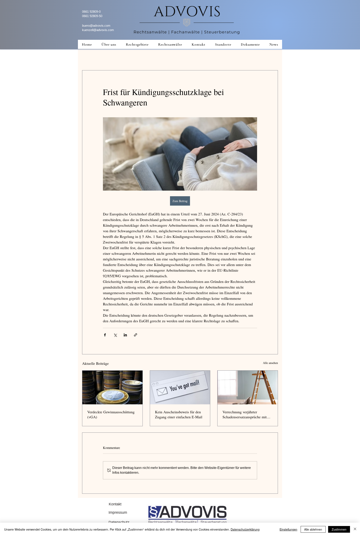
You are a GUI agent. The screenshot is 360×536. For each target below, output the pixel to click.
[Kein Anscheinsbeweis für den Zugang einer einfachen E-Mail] (180, 387)
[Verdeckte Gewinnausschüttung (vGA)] (112, 387)
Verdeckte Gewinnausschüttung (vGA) (111, 414)
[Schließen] (355, 529)
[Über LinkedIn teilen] (125, 335)
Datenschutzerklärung (245, 529)
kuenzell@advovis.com (98, 30)
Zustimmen (339, 529)
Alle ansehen (270, 363)
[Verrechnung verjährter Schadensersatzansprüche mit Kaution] (248, 387)
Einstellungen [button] (288, 529)
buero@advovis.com (96, 25)
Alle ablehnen (313, 529)
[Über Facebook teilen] (105, 335)
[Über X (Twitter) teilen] (115, 335)
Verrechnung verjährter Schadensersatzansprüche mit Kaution (244, 414)
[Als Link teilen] (136, 335)
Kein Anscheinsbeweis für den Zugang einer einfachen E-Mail (178, 414)
